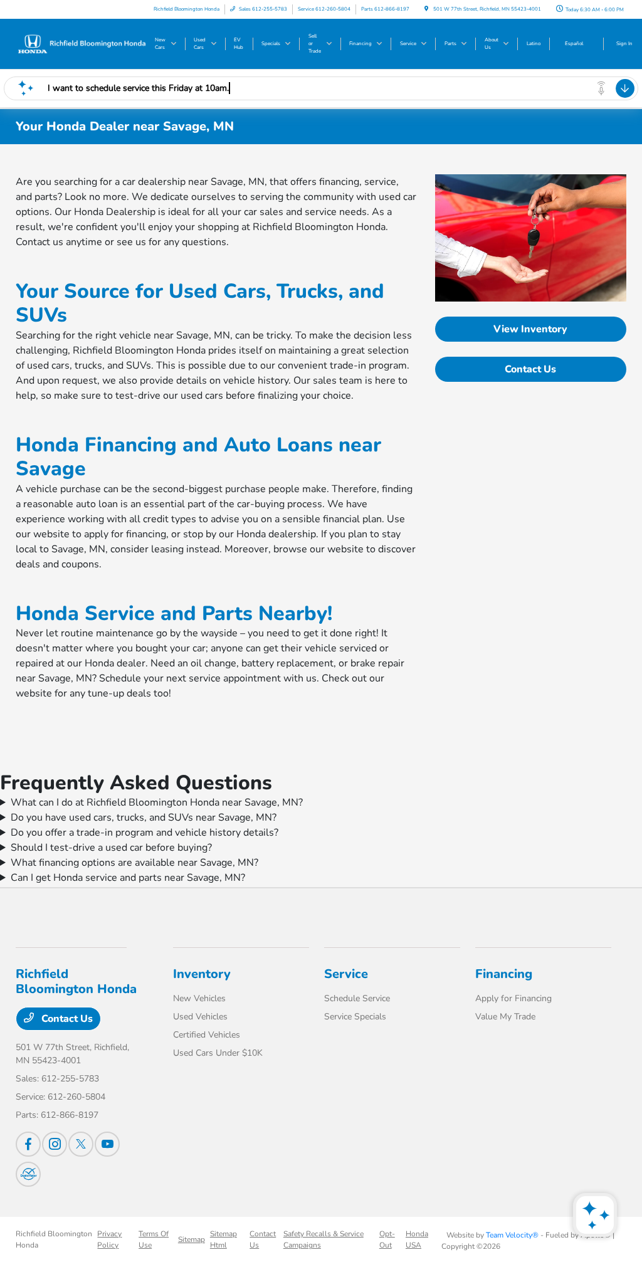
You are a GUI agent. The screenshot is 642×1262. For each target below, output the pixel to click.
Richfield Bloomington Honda (54, 1239)
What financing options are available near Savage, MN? (134, 863)
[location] (426, 9)
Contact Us (530, 369)
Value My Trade (505, 1017)
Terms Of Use (154, 1239)
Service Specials (355, 1017)
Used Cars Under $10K (218, 1053)
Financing (503, 973)
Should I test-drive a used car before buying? (111, 847)
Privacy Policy (109, 1239)
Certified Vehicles (206, 1035)
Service (346, 973)
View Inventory (530, 329)
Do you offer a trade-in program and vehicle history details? (144, 832)
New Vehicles (199, 998)
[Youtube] (107, 1144)
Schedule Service (357, 998)
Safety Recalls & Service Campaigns (323, 1239)
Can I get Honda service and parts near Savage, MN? (128, 878)
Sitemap (191, 1239)
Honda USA (417, 1239)
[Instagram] (54, 1144)
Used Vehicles (200, 1017)
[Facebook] (28, 1144)
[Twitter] (80, 1144)
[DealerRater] (28, 1174)
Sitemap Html (223, 1239)
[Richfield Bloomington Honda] (81, 43)
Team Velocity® (512, 1235)
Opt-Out (387, 1239)
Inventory (202, 973)
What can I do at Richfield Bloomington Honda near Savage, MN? (157, 802)
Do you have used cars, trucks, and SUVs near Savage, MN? (143, 817)
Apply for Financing (513, 998)
